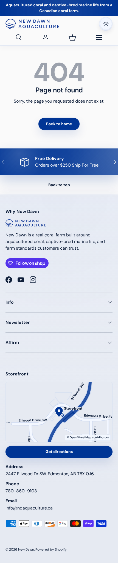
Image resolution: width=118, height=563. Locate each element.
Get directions (59, 451)
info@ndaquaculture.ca (29, 508)
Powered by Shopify (51, 549)
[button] (72, 37)
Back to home (59, 123)
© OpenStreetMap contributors (88, 437)
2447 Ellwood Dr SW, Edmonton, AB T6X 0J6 (49, 474)
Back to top (59, 184)
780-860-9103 (21, 491)
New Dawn (26, 549)
